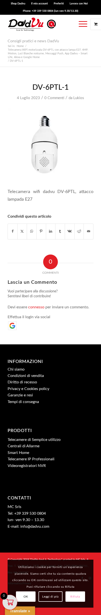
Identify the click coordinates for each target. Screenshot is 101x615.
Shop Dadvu (18, 3)
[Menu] (83, 24)
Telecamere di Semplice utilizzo (34, 440)
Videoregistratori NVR (27, 466)
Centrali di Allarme (23, 446)
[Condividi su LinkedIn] (50, 231)
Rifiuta (75, 596)
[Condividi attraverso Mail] (88, 231)
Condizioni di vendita (26, 376)
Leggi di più (50, 596)
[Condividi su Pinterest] (41, 231)
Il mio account (39, 3)
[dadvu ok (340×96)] (42, 24)
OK (26, 596)
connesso (36, 307)
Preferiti (59, 3)
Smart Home (18, 453)
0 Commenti (54, 98)
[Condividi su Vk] (69, 231)
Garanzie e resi (20, 395)
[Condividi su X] (22, 231)
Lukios (78, 98)
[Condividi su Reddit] (79, 231)
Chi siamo (16, 369)
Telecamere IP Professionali (31, 459)
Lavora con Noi (79, 3)
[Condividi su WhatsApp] (31, 231)
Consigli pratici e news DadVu (33, 41)
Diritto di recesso (22, 382)
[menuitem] (18, 3)
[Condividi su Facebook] (12, 231)
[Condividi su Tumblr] (60, 231)
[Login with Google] (12, 325)
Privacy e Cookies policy (28, 389)
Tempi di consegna (23, 402)
